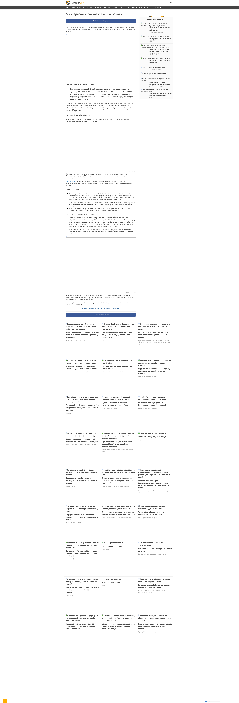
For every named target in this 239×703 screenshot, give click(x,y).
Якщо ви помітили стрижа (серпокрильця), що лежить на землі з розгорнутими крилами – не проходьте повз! (154, 484)
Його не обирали (159, 68)
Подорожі (156, 7)
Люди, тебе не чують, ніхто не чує (152, 437)
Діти (73, 7)
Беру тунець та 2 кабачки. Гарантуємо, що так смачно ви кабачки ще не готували (154, 371)
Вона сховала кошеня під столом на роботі (160, 39)
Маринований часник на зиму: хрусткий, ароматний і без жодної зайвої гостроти (160, 29)
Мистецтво (107, 7)
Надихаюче (141, 7)
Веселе (68, 7)
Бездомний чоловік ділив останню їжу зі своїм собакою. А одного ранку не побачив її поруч (118, 626)
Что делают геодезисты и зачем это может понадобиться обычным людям (81, 367)
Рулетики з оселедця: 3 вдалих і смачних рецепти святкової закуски (116, 404)
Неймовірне (81, 7)
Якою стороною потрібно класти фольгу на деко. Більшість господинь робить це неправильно (82, 334)
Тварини (127, 7)
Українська (210, 702)
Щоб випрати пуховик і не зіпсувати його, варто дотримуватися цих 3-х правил (153, 334)
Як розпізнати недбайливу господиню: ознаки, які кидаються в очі (154, 586)
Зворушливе (98, 7)
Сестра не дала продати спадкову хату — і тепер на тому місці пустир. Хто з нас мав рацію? (118, 480)
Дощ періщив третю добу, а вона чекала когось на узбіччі (160, 94)
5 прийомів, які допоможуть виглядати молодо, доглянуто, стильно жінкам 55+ (118, 513)
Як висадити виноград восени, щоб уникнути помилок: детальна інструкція (82, 440)
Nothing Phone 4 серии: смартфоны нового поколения (159, 83)
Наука (149, 7)
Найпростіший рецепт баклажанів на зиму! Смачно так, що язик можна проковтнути (117, 334)
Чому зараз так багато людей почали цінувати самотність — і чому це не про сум (159, 51)
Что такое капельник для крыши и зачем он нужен (155, 549)
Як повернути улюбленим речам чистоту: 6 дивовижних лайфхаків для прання (81, 480)
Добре (121, 7)
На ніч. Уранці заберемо (112, 546)
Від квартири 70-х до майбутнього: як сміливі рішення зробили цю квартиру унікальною (81, 553)
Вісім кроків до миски (111, 582)
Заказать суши (70, 181)
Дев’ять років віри (160, 73)
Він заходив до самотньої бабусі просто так (160, 61)
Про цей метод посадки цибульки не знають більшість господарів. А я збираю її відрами (117, 444)
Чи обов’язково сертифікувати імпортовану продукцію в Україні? (152, 404)
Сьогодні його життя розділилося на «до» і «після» (117, 367)
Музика (89, 7)
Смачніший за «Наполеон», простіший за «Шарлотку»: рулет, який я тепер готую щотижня (82, 407)
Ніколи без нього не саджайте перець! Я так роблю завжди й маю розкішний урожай (82, 589)
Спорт (115, 7)
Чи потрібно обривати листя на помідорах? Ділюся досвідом (151, 513)
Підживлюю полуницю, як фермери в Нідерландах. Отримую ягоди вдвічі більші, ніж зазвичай (81, 626)
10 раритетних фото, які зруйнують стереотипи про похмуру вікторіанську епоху (82, 517)
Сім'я (134, 7)
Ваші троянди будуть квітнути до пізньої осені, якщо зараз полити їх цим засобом (155, 626)
